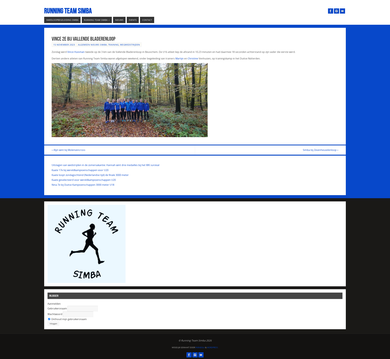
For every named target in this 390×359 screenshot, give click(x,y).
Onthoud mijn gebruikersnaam (69, 319)
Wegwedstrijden (130, 44)
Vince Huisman (76, 52)
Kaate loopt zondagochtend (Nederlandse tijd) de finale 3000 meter (90, 175)
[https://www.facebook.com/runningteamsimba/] (330, 11)
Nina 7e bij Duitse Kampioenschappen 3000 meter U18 (83, 184)
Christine (193, 58)
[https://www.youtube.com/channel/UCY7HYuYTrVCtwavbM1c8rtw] (342, 11)
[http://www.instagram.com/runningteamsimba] (336, 11)
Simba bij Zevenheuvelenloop (320, 150)
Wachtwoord (55, 314)
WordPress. (212, 347)
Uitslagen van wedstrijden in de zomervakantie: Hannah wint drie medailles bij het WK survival (105, 165)
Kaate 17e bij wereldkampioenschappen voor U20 (80, 170)
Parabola (200, 347)
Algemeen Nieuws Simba (92, 44)
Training (113, 44)
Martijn (179, 58)
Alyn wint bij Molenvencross (68, 150)
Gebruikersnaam (57, 308)
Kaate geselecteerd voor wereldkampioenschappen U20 (84, 180)
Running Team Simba (68, 10)
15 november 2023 (64, 44)
